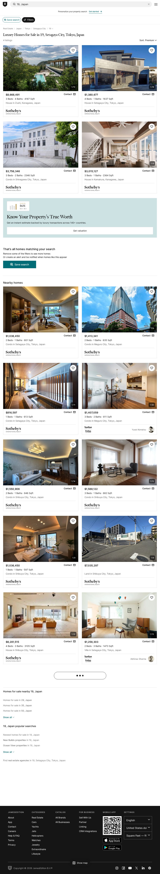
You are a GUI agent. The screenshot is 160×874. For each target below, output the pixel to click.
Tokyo (27, 28)
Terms (11, 840)
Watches (36, 840)
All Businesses (62, 822)
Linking (82, 826)
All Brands (60, 817)
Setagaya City (39, 28)
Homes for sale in (17, 700)
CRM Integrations (88, 831)
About (11, 817)
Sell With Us (85, 817)
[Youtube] (130, 868)
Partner (83, 822)
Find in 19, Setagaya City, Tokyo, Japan (34, 760)
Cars (34, 822)
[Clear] (149, 4)
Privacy (12, 844)
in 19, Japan (21, 740)
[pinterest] (149, 868)
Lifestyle (36, 853)
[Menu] (156, 4)
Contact (12, 826)
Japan (19, 28)
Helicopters (37, 835)
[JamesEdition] (5, 4)
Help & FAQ (14, 835)
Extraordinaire (39, 849)
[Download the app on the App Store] (112, 840)
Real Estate (8, 28)
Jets (34, 831)
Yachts (35, 826)
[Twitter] (136, 868)
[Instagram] (117, 868)
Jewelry (36, 844)
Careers (12, 831)
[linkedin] (143, 868)
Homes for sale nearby (22, 691)
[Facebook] (123, 868)
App (10, 822)
